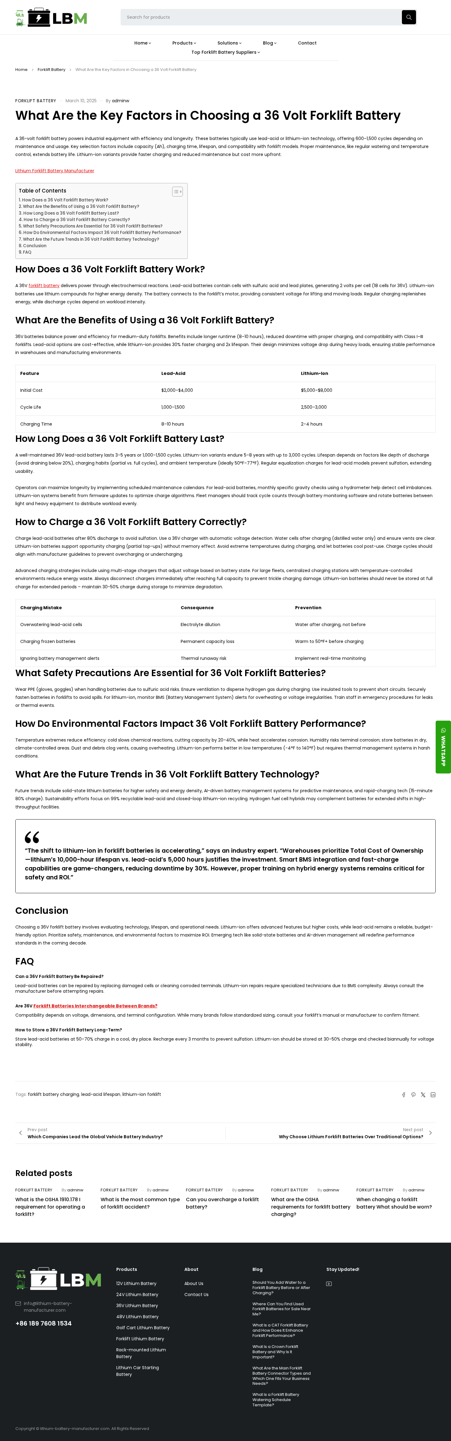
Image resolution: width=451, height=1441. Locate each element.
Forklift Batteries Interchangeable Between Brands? (95, 1006)
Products (126, 1269)
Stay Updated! (342, 1269)
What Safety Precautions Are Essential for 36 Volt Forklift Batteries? (93, 226)
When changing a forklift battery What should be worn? (394, 1203)
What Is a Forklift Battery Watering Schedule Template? (275, 1400)
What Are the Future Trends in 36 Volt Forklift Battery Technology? (91, 239)
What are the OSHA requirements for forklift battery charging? (310, 1207)
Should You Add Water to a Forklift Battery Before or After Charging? (281, 1287)
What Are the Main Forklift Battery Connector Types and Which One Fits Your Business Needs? (281, 1376)
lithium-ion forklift (141, 1094)
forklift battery (44, 285)
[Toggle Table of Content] (174, 191)
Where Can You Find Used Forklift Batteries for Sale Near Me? (281, 1309)
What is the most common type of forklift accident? (140, 1203)
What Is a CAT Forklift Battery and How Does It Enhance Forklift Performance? (280, 1330)
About (191, 1269)
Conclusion (34, 246)
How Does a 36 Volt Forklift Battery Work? (65, 200)
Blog (257, 1269)
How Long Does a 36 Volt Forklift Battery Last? (71, 213)
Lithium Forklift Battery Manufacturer (54, 171)
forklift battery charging (53, 1094)
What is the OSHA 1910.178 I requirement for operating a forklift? (50, 1207)
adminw (120, 101)
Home (21, 69)
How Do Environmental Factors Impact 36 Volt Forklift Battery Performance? (102, 233)
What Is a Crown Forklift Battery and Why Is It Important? (275, 1352)
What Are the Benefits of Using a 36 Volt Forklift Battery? (81, 206)
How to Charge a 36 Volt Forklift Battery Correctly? (77, 220)
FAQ (27, 252)
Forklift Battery (51, 69)
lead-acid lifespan (100, 1094)
